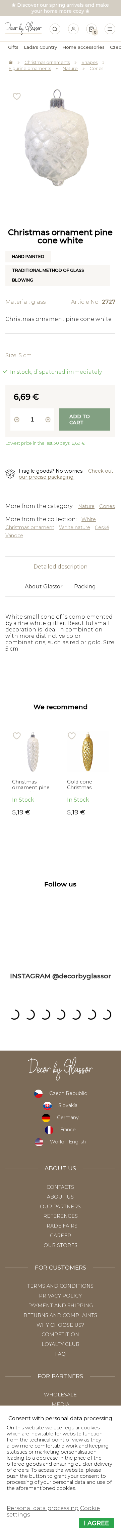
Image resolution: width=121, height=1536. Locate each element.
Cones (96, 68)
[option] (32, 773)
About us (60, 1197)
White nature (74, 527)
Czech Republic (68, 1093)
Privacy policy (60, 1296)
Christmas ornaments (47, 62)
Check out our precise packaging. (66, 474)
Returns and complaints (60, 1315)
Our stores (60, 1245)
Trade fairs (60, 1226)
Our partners (60, 1207)
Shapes (89, 62)
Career (60, 1236)
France (68, 1130)
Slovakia (67, 1105)
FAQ (60, 1354)
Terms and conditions (60, 1286)
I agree (96, 1523)
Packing (85, 586)
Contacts (60, 1187)
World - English (68, 1142)
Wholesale (60, 1395)
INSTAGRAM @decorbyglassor (60, 976)
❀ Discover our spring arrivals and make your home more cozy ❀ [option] (60, 8)
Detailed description (60, 566)
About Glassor (44, 586)
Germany (68, 1117)
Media (60, 1404)
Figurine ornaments (30, 68)
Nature (70, 68)
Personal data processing (43, 1508)
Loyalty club (60, 1344)
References (60, 1216)
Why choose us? (60, 1325)
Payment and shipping (60, 1306)
